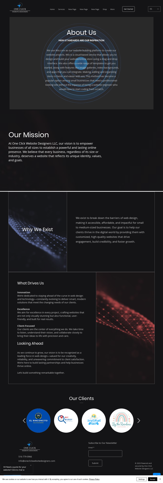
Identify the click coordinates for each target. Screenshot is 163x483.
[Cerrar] (160, 479)
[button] (38, 421)
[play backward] (24, 420)
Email (90, 447)
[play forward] (138, 420)
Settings (142, 479)
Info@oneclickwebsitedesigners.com (36, 460)
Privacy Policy (94, 479)
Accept (152, 479)
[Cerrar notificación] (31, 465)
